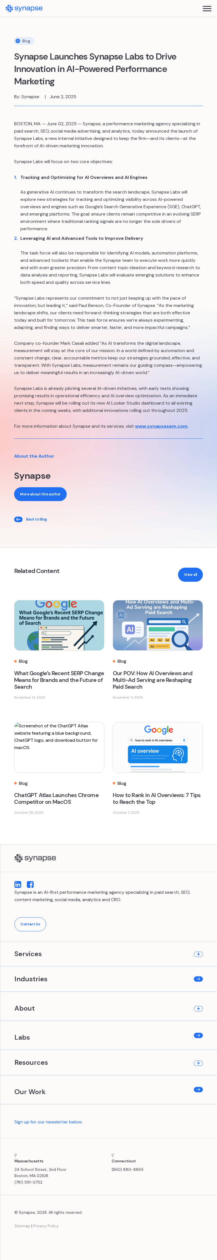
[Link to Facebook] (30, 885)
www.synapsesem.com (161, 426)
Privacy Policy (46, 1225)
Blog (26, 41)
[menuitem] (108, 953)
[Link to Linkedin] (17, 885)
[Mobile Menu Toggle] (207, 8)
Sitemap (22, 1225)
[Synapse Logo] (35, 858)
